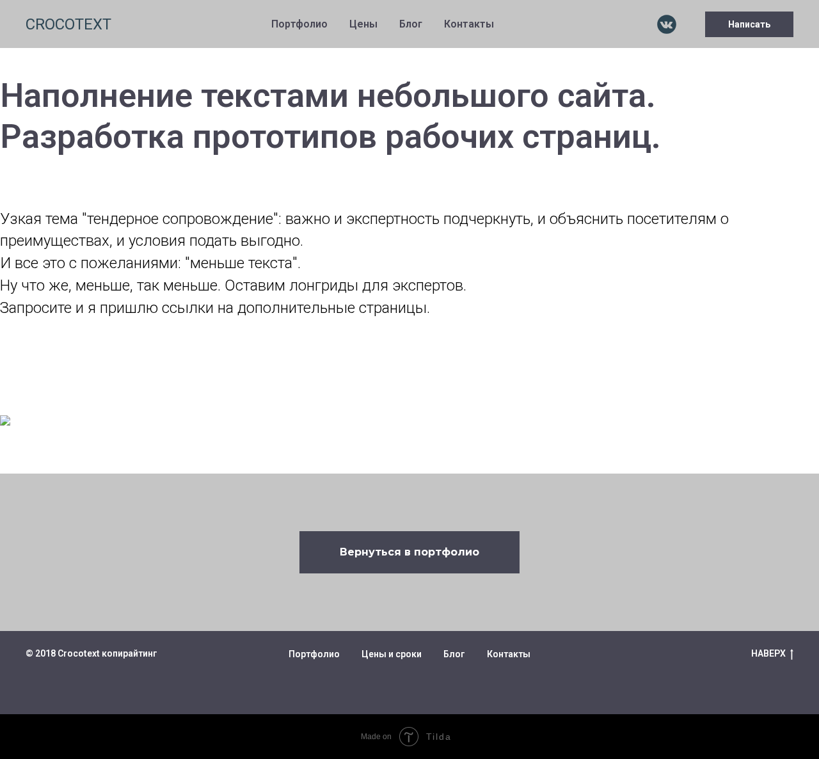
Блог (410, 24)
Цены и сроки (392, 654)
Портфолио (299, 24)
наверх (768, 653)
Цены (363, 24)
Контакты (469, 24)
